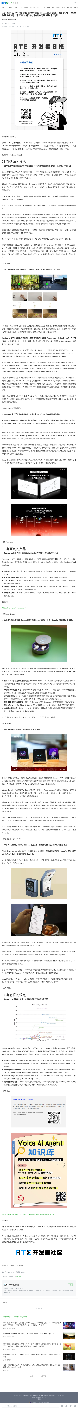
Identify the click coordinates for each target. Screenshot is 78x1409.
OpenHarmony (56, 7)
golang (26, 7)
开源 (43, 7)
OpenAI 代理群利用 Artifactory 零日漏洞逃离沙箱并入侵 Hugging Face (28, 1333)
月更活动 (9, 7)
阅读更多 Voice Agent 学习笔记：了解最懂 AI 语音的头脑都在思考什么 (28, 1214)
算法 (63, 7)
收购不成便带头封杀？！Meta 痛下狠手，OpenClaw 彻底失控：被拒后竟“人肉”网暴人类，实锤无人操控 (31, 1366)
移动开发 (32, 7)
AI (21, 7)
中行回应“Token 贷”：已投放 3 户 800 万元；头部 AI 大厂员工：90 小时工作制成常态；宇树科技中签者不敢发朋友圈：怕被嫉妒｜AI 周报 (32, 1324)
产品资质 (39, 1399)
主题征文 (16, 7)
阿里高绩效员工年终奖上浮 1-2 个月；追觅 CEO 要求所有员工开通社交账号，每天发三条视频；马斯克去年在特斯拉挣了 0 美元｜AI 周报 (32, 1345)
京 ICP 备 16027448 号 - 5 (39, 1397)
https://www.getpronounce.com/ (14, 608)
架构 (48, 7)
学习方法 (69, 7)
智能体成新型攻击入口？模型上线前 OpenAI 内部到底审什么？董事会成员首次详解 (31, 1356)
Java (38, 7)
